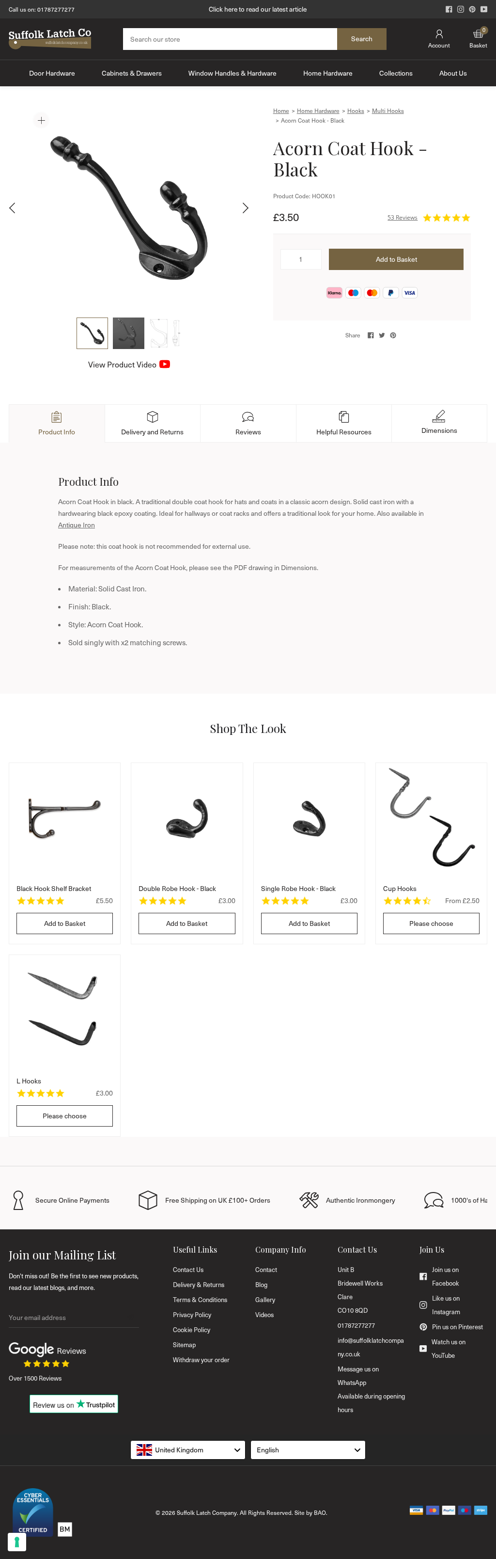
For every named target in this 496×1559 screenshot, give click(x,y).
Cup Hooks (400, 888)
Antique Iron (76, 524)
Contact (266, 1269)
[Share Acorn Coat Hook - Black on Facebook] (371, 335)
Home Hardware (328, 73)
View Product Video (122, 364)
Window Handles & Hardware (232, 73)
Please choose (431, 923)
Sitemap (184, 1344)
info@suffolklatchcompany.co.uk (371, 1347)
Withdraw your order (201, 1359)
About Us (453, 73)
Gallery (265, 1299)
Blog (261, 1284)
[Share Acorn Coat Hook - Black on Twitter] (382, 335)
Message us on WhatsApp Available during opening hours (371, 1389)
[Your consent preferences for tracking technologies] (17, 1542)
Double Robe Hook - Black (177, 888)
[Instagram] (460, 9)
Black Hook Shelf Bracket (53, 888)
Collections (396, 73)
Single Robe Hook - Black (298, 888)
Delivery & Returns (198, 1284)
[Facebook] (449, 9)
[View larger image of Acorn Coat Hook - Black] (129, 208)
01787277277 (56, 9)
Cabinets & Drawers (132, 73)
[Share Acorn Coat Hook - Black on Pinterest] (393, 335)
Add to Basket (64, 923)
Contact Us (188, 1269)
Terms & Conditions (200, 1299)
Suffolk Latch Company (207, 1512)
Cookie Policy (191, 1329)
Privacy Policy (192, 1314)
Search (361, 38)
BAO (320, 1512)
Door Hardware (52, 73)
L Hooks (28, 1080)
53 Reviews (403, 217)
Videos (264, 1314)
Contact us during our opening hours (257, 9)
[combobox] (188, 1450)
